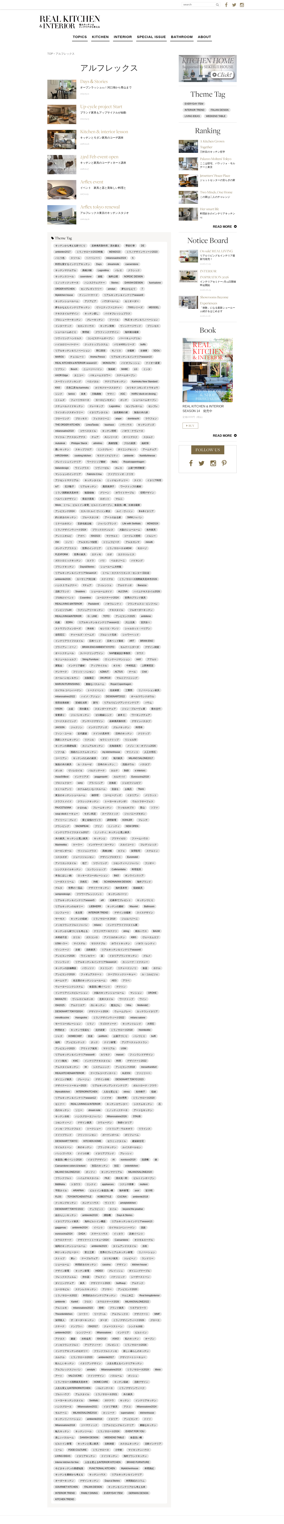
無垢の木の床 (141, 412)
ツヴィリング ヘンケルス (68, 338)
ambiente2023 (99, 1246)
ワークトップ (126, 999)
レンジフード (84, 1332)
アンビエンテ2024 (65, 511)
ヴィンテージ (62, 949)
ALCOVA (123, 591)
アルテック (137, 1283)
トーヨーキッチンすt (115, 801)
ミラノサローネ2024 (108, 1431)
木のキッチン (85, 1147)
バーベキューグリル (129, 338)
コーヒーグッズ (113, 795)
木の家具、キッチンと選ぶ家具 (71, 838)
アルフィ (100, 1277)
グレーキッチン (95, 319)
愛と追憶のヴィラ (91, 820)
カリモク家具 (111, 1258)
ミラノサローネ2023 (81, 1357)
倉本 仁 (121, 715)
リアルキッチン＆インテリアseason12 (75, 1098)
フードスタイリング (65, 721)
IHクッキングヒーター (66, 1252)
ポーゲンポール (110, 1135)
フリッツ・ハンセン (83, 671)
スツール (75, 258)
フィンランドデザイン (141, 1054)
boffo (143, 344)
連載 (100, 276)
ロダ (109, 554)
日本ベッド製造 (115, 641)
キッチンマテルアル (65, 270)
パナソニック (118, 1277)
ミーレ (58, 1450)
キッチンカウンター (117, 1104)
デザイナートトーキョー (132, 1357)
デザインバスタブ (141, 721)
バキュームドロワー (100, 375)
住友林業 (114, 690)
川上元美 (130, 622)
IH (86, 1067)
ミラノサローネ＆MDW (119, 548)
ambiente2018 (140, 1196)
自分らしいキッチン (65, 1215)
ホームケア (61, 980)
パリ (102, 560)
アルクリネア (78, 1005)
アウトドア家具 (89, 1048)
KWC (75, 1060)
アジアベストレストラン (134, 1042)
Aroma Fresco (97, 356)
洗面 (143, 1227)
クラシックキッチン (88, 801)
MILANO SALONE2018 (67, 1172)
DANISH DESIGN (89, 1437)
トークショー (94, 1128)
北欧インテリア (153, 1443)
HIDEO (99, 1270)
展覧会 (58, 665)
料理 (118, 1060)
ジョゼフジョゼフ (131, 783)
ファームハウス (140, 838)
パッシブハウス (63, 1153)
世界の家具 (80, 554)
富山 (142, 807)
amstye (111, 289)
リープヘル (100, 1314)
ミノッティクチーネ (117, 1110)
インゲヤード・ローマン (101, 844)
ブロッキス (81, 418)
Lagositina (103, 270)
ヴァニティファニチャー (109, 307)
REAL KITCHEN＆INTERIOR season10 (76, 363)
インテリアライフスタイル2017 (71, 832)
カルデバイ (119, 776)
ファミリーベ (143, 1073)
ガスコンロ (92, 937)
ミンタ (146, 369)
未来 (83, 394)
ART (131, 641)
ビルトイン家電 (63, 1443)
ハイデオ (106, 1098)
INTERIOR (123, 37)
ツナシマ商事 (127, 1184)
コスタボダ (61, 857)
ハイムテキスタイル (88, 1178)
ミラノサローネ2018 (122, 1030)
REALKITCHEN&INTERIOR (69, 1073)
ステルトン (152, 851)
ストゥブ (60, 1258)
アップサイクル (99, 665)
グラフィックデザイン (107, 332)
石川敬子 (69, 486)
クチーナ (60, 1326)
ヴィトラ (109, 1203)
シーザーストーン (140, 1277)
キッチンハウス (97, 1474)
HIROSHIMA (61, 455)
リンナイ (91, 1184)
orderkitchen (131, 1165)
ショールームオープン (144, 400)
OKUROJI (105, 678)
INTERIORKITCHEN (86, 1091)
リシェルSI (130, 739)
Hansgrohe (81, 1017)
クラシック (134, 270)
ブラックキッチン (107, 1147)
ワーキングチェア (141, 715)
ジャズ (58, 1036)
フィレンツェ (104, 585)
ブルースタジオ (90, 517)
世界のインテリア (91, 548)
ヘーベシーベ (93, 258)
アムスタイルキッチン (66, 1067)
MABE (124, 369)
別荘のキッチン (100, 1165)
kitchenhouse (147, 1412)
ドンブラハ (76, 1326)
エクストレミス (126, 554)
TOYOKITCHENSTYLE (79, 1196)
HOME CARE (101, 1382)
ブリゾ (98, 826)
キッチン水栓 (62, 1116)
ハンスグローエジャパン (88, 1116)
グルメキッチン (121, 727)
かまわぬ (82, 807)
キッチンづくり (145, 900)
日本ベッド (95, 641)
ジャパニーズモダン (134, 813)
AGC (122, 394)
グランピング (62, 826)
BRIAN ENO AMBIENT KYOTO (98, 647)
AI (113, 1159)
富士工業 (89, 1252)
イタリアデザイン (97, 1159)
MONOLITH (109, 363)
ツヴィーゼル (102, 468)
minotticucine (62, 1017)
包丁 (84, 863)
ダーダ (103, 1320)
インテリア (123, 1332)
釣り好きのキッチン (65, 517)
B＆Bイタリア (146, 511)
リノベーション (147, 1252)
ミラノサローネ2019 (138, 1369)
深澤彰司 (135, 851)
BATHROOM (182, 37)
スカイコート (127, 844)
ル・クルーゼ (85, 764)
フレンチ (143, 820)
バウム (148, 702)
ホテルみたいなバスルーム (91, 789)
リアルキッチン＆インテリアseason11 (99, 622)
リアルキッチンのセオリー (69, 906)
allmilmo (97, 443)
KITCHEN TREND (64, 1499)
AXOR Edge (61, 375)
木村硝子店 (61, 937)
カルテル (60, 1357)
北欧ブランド (62, 591)
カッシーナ (109, 1412)
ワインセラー (88, 956)
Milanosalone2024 (146, 1406)
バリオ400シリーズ (124, 344)
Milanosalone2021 (87, 1406)
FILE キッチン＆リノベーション (141, 319)
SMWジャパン (134, 517)
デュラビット (96, 1209)
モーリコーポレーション (68, 1023)
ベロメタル (93, 381)
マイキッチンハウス (138, 1450)
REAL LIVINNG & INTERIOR (85, 1104)
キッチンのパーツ (117, 894)
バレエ (118, 270)
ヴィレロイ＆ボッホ (82, 999)
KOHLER (127, 820)
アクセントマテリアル (66, 480)
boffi (153, 1036)
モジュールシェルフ (65, 659)
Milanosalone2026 (117, 1116)
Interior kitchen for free (67, 1462)
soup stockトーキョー (66, 813)
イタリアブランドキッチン (123, 956)
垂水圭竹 (156, 708)
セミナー (60, 1104)
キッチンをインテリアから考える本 (126, 1487)
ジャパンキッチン (80, 715)
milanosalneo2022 (65, 696)
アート (58, 1375)
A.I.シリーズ (111, 437)
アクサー (107, 1289)
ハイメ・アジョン (90, 696)
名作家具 (151, 529)
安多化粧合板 (85, 523)
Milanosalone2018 (65, 1425)
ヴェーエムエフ (150, 937)
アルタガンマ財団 (87, 542)
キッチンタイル (93, 480)
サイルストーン (63, 1147)
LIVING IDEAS (62, 1456)
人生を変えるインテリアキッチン (124, 1363)
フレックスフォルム (65, 1277)
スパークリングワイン (91, 653)
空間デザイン (147, 492)
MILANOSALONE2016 (85, 1412)
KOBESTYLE (104, 1196)
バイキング (137, 560)
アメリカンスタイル (65, 863)
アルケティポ (125, 585)
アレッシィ (126, 1153)
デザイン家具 (85, 1122)
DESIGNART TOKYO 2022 (69, 1209)
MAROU (59, 356)
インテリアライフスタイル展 (122, 925)
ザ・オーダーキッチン (82, 1320)
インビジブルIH (63, 610)
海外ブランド (144, 881)
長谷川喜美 (88, 499)
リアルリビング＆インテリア (119, 1425)
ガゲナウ (109, 1400)
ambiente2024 (80, 1227)
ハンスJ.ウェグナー (95, 282)
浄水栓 (90, 628)
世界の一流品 (75, 888)
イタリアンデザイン (90, 1363)
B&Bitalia (60, 1184)
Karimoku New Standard (144, 381)
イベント (98, 1227)
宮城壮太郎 (81, 702)
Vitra (128, 1005)
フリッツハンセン (87, 1135)
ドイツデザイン (96, 1375)
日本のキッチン (124, 733)
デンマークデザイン (92, 721)
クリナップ (144, 733)
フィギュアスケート (91, 974)
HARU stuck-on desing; (144, 394)
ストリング (106, 968)
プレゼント (113, 1345)
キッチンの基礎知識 (65, 746)
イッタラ (118, 1233)
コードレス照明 (132, 536)
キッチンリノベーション (68, 1419)
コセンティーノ (63, 1122)
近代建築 (82, 733)
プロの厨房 (129, 443)
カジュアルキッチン (92, 746)
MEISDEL (154, 307)
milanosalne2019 (64, 431)
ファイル (114, 319)
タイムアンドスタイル (124, 1246)
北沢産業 (100, 1030)
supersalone (127, 1412)
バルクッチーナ (96, 770)
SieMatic (93, 1400)
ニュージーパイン (92, 369)
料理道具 (136, 869)
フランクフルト (63, 1178)
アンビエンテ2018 (125, 1067)
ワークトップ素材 (96, 461)
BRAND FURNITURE (138, 1462)
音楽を (115, 789)
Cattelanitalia (119, 869)
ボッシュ (132, 1375)
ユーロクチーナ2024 (108, 597)
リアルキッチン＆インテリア (127, 1474)
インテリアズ (81, 776)
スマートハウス (99, 1233)
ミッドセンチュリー (117, 480)
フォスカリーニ (101, 418)
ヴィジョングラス (87, 851)
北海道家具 (115, 746)
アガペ (81, 536)
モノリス (116, 350)
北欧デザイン (141, 1382)
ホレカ (118, 468)
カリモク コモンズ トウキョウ (142, 387)
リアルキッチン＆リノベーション (72, 350)
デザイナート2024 (98, 1011)
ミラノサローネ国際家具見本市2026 (138, 579)
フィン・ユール (63, 733)
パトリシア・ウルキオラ (120, 1128)
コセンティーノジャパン (126, 863)
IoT (57, 486)
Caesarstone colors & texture (70, 1165)
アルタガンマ (132, 542)
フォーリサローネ (80, 400)
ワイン (142, 999)
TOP (50, 53)
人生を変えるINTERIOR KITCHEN (103, 1462)
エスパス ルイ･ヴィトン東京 (95, 511)
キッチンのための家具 (84, 758)
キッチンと (99, 838)
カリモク (105, 1054)
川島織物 (96, 394)
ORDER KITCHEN (65, 289)
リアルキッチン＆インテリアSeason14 (95, 962)
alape (119, 418)
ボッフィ (90, 1172)
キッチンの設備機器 (65, 968)
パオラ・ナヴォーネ (132, 431)
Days (99, 264)
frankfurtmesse (147, 455)
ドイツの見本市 (101, 733)
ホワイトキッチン (120, 943)
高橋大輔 (87, 270)
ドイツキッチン (109, 1456)
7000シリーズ (135, 307)
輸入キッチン (62, 1431)
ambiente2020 (63, 1332)
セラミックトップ (109, 739)
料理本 (139, 727)
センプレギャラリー (91, 289)
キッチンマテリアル (111, 1172)
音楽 (90, 1036)
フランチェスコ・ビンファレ (143, 603)
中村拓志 (131, 665)
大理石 (150, 1023)
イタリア (113, 1419)
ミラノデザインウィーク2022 (108, 1017)
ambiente (60, 1301)
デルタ (58, 888)
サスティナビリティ (107, 455)
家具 (82, 1283)
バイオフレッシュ (130, 363)
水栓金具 (86, 1338)
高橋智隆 (113, 443)
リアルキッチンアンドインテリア (109, 1085)
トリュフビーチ (111, 542)
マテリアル (109, 1048)
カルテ (114, 770)
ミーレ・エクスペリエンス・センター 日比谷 (125, 573)
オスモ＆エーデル (143, 1240)
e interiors (140, 770)
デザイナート (141, 1314)
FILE (107, 1178)
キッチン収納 (121, 1382)
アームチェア (149, 449)
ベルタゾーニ (118, 560)
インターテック (63, 326)
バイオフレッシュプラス (117, 313)
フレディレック (148, 844)
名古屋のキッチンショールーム (89, 980)
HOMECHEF (75, 1036)
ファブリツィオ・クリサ (120, 474)
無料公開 (113, 276)
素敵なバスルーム (95, 684)
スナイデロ (107, 579)
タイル (113, 1209)
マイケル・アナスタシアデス (70, 437)
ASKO (115, 1338)
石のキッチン (62, 1110)
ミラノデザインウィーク (132, 1388)
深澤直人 (60, 1320)
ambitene (146, 616)
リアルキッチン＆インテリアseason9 (123, 295)
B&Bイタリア (125, 1122)
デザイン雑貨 (152, 647)
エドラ (90, 560)
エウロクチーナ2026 (108, 1301)
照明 (101, 1308)
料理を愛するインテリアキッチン (72, 264)
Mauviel (134, 906)
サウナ (140, 653)
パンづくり (139, 1036)
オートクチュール (64, 653)
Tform (141, 789)
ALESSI (126, 1073)
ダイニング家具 (63, 1079)
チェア (95, 437)
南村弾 (145, 443)
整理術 (85, 332)
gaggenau (60, 1227)
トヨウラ (75, 1184)
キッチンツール (83, 1431)
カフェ (121, 851)
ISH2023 (95, 536)
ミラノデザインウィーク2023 (142, 251)
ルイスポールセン (131, 1147)
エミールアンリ (63, 789)
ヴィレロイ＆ (75, 770)
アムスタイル (82, 1394)
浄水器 (85, 1277)
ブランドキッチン (64, 566)
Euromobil (132, 857)
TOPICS (80, 37)
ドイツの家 (83, 1153)
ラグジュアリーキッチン (90, 610)
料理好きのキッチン (85, 1264)
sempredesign (62, 894)
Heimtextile (145, 1030)
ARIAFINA (78, 1190)
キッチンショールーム (66, 301)
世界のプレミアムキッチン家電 (116, 1252)
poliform (103, 1036)
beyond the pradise (133, 1209)
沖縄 (95, 881)
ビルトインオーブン (143, 1178)
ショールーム (62, 1264)
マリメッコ (132, 752)
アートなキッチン (143, 1110)
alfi (102, 900)
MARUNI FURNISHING (67, 684)
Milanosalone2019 (111, 1369)
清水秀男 (122, 1098)
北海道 (112, 783)
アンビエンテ (131, 1419)
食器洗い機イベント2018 (68, 1159)
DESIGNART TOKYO (66, 1141)
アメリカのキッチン (114, 937)
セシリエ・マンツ (109, 628)
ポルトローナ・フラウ (144, 1085)
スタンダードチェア (105, 708)
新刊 (95, 702)
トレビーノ (130, 1258)
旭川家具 (117, 758)
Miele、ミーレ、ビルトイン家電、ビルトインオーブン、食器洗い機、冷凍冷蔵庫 (97, 505)
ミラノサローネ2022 (66, 1295)
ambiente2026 (63, 579)
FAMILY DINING (89, 1493)
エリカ (76, 937)
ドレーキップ (96, 406)
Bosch (74, 369)
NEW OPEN (132, 826)
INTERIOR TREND (98, 912)
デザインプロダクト (110, 857)
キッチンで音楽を (80, 1030)
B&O (116, 875)
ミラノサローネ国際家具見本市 (71, 1382)
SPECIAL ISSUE (151, 37)
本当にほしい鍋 (63, 875)
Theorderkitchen (63, 1314)
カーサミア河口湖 (86, 579)
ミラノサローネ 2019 (104, 918)
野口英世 (100, 350)
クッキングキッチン (65, 1203)
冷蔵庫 (130, 350)
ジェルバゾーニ (130, 918)
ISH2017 (93, 1326)
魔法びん (115, 1005)
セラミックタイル (116, 1141)
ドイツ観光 (61, 1060)
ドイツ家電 (110, 1042)
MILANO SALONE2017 (141, 758)
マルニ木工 (127, 1295)
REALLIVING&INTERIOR (68, 616)
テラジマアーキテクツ (105, 931)
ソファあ (60, 752)
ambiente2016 (94, 1419)
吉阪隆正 (89, 678)
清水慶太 (84, 708)
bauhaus (109, 424)
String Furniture (90, 659)
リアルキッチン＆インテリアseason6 (121, 949)
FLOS (58, 1196)
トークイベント (96, 690)
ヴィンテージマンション (117, 659)
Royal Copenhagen (121, 684)
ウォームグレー (122, 1011)
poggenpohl (101, 776)
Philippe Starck (79, 443)
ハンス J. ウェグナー (66, 585)
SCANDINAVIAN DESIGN (117, 881)
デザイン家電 (62, 1270)
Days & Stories (124, 1215)
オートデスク (130, 437)
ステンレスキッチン (85, 1289)
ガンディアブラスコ (65, 548)
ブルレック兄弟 (108, 634)
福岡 (57, 1042)
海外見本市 (121, 888)
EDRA (69, 622)
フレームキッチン (102, 807)
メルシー (151, 536)
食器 (145, 968)
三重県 (128, 690)
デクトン (121, 986)
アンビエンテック (75, 1042)
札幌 (57, 622)
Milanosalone (104, 1332)
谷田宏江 (60, 634)
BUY (191, 426)
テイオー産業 (153, 363)
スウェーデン (105, 1122)
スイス (137, 480)
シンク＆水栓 (136, 1326)
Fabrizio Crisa (94, 474)
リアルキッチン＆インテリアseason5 (74, 900)
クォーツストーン (113, 1326)
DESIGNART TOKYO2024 (69, 1011)
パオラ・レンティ (145, 943)
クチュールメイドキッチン (69, 406)
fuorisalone (155, 282)
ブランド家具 (117, 1308)
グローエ (155, 1320)
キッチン (124, 1400)
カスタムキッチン (129, 1443)
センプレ (153, 406)
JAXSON (60, 727)
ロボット (104, 499)
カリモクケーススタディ (108, 387)
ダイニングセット (127, 449)
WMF (157, 1314)
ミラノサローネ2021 (106, 1394)
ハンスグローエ (63, 1406)
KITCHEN (100, 37)
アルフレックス (120, 1314)
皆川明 (148, 1190)
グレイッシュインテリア (68, 461)
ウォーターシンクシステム (69, 986)
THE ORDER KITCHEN (67, 424)
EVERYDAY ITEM (113, 1493)
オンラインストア (134, 875)
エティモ (96, 554)
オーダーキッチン (64, 1480)
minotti (149, 542)
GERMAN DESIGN (138, 1493)
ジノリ (68, 542)
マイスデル (79, 943)
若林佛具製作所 (117, 721)
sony (80, 783)
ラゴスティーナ (108, 1023)
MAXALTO (60, 999)
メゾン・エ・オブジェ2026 (141, 746)
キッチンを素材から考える (69, 1474)
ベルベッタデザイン (65, 499)
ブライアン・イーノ (65, 647)
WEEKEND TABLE (114, 1437)
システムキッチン (143, 1104)
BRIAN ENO (146, 641)
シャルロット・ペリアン (137, 628)
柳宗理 (95, 795)
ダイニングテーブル (139, 1270)
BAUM (156, 931)
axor (137, 1190)
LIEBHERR (95, 906)
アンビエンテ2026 (65, 956)
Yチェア (87, 585)
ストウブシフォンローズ (68, 628)
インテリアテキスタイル (97, 1060)
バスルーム (116, 1375)
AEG (114, 980)
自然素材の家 (121, 412)
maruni (119, 1054)
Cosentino (85, 597)
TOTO (106, 616)
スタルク (148, 437)
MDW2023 (114, 251)
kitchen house (139, 1264)
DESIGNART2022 (115, 696)
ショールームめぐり (65, 332)
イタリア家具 (110, 1406)
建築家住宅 (138, 1141)
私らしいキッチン (64, 1363)
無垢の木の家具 (63, 764)
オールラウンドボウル (142, 696)
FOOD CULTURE (77, 1450)
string (126, 931)
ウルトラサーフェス (142, 801)
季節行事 (130, 245)
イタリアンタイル (98, 412)
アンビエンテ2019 (65, 974)
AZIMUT (104, 671)
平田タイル (61, 1190)
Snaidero (80, 591)
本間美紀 (149, 1468)
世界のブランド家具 (135, 597)
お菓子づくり (120, 1036)
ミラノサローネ (101, 1450)
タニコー (78, 375)
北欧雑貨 (109, 1443)
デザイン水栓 (102, 1079)
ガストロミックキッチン (68, 560)
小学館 (118, 1450)
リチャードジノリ (127, 968)
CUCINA (122, 1196)
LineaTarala (92, 424)
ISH (57, 542)
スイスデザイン (145, 912)
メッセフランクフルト (66, 1345)
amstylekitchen (128, 1203)
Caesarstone (121, 1240)
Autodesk (60, 443)
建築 (73, 1338)
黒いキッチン (62, 449)
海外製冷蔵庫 (132, 332)
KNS (57, 387)
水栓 (144, 1246)
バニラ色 (60, 258)
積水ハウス (141, 931)
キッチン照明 (109, 431)
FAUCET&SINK (63, 807)
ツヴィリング (100, 863)
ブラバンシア (96, 783)
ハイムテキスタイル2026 (147, 591)
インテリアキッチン (145, 1400)
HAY (138, 659)
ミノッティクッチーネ (66, 282)
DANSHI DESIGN (134, 282)
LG (135, 369)
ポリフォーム (132, 1135)
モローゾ (142, 548)
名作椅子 (140, 1091)
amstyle (91, 1369)
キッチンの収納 (79, 918)
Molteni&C (142, 1005)
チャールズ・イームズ (82, 634)
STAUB (136, 1116)
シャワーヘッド (130, 634)
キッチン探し (92, 313)
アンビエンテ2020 (127, 1289)
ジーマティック (89, 1425)
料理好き (60, 1030)
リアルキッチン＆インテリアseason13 (132, 1221)
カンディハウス (90, 1203)
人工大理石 (150, 752)
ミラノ (90, 1023)
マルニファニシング (126, 678)
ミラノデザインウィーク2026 (128, 1320)
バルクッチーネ (105, 1388)
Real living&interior (149, 1295)
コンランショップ (96, 869)
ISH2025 (60, 1005)
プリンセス (153, 326)
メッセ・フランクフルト (68, 1128)
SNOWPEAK (82, 826)
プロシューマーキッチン (68, 319)
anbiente (128, 455)
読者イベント (136, 1233)
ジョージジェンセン (83, 857)
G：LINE (92, 616)
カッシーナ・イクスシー (135, 962)
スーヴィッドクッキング (68, 381)
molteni (144, 1184)
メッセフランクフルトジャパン (71, 925)
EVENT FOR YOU (135, 1431)
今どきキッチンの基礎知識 (69, 1468)
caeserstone (131, 264)
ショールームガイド (101, 591)
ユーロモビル (62, 1289)
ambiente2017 (106, 1357)
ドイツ (147, 1419)
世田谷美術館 (62, 702)
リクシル (89, 739)
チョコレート (77, 356)
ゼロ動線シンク (103, 715)
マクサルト (112, 536)
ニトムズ (60, 400)
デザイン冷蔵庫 (122, 912)
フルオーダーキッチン (141, 610)
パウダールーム (110, 301)
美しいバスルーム (64, 1437)
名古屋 (78, 912)
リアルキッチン (88, 486)
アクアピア (90, 301)
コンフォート (62, 912)
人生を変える (110, 1091)
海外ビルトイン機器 (95, 1221)
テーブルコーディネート (103, 1073)
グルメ (146, 956)
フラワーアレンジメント (89, 894)
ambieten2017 (63, 251)
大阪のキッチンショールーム (109, 993)
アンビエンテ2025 (125, 616)
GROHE (152, 993)
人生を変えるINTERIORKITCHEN (72, 1388)
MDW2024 (152, 523)
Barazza (142, 585)
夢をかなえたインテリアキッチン (72, 307)
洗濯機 (145, 1159)
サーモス (60, 918)
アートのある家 (113, 517)
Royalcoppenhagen (133, 461)
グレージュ (83, 1079)
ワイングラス (82, 468)
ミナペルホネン (63, 523)
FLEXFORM (61, 554)
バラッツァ (88, 968)
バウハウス (126, 424)
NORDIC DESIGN (133, 276)
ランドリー (147, 1258)
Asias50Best (61, 776)
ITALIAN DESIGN (93, 1487)
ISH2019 (101, 1338)
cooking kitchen (83, 455)
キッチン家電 (82, 1270)
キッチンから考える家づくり (70, 245)
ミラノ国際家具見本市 (66, 492)
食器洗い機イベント (99, 986)
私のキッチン (132, 1338)
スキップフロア (83, 449)
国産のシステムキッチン (83, 752)
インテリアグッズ (97, 727)
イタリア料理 (154, 480)
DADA (82, 1233)
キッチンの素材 (115, 906)
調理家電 (111, 820)
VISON (58, 708)
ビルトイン (141, 1332)
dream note (94, 1110)
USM (123, 1048)
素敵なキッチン (148, 1425)
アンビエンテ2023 (65, 1048)
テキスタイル (116, 610)
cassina (106, 1264)
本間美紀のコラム (135, 1480)
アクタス (60, 1338)
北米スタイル (106, 999)
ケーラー (77, 844)
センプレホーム (134, 406)
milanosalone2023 (83, 1308)
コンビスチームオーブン (100, 338)
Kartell (74, 1301)
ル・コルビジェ (150, 974)
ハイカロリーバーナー (66, 344)
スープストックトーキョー (122, 974)
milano (97, 925)
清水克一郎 (121, 1178)
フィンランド (62, 962)
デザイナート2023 (100, 1283)
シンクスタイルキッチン (68, 869)
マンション (136, 993)
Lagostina (114, 406)
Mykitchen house (64, 295)
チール (132, 671)
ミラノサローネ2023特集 (90, 251)
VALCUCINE (75, 1375)
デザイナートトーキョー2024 (93, 1240)
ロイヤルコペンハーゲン (122, 1227)
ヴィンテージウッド (130, 326)
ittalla (114, 461)
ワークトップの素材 (130, 486)
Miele (158, 1369)
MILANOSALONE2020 (140, 1172)
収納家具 (138, 888)
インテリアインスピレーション (71, 993)
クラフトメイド (63, 801)
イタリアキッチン (86, 1456)
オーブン (149, 1338)
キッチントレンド (131, 1023)
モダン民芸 (90, 813)
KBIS (133, 937)
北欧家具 (90, 949)
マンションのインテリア (68, 474)
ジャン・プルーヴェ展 (133, 708)
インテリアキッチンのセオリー (71, 1351)
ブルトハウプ (62, 1394)
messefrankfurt (148, 1067)
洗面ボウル (128, 764)
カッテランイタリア (147, 1011)
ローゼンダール (63, 851)
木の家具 (128, 1394)
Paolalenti (93, 603)
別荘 (116, 1165)
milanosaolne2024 (116, 258)
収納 (153, 1091)
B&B (126, 770)
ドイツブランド (63, 1135)
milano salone (137, 1017)
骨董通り (60, 715)
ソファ (154, 807)
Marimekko (61, 844)
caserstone (86, 276)
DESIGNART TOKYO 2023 (130, 1079)
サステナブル (98, 943)
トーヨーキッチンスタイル (69, 1400)
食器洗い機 (136, 1437)
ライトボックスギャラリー (69, 412)
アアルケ (151, 659)
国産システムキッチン (66, 739)
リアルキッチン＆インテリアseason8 (74, 1054)
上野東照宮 (147, 665)
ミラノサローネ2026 (135, 1345)
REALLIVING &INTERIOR (68, 603)
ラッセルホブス (126, 807)
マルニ (119, 499)
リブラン (60, 369)
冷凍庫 (143, 350)
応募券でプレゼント (120, 900)
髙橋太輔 (107, 851)
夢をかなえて (128, 289)
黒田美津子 (108, 486)
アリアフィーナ (93, 1345)
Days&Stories (87, 566)
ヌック (94, 1042)
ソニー (78, 1110)
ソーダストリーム (64, 881)
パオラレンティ (113, 603)
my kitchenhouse (111, 752)
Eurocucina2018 (140, 776)
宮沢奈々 (145, 622)
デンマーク (61, 671)
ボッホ (58, 770)
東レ (73, 1258)
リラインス (144, 1128)
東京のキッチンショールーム (70, 795)
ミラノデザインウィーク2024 (70, 529)
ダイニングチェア (64, 1283)
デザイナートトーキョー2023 (70, 1085)
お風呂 (128, 789)
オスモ (116, 665)
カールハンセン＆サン (66, 678)
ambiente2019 (90, 1215)
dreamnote (113, 264)
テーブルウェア (90, 1258)
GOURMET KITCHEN (66, 1487)
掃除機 (107, 1215)
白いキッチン (98, 1005)
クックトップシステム (96, 344)
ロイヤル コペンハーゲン (68, 690)
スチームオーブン (126, 375)
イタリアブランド (104, 1153)
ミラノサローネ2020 (144, 1098)
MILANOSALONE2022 (137, 1301)
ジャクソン (76, 727)
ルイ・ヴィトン (124, 511)
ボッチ (123, 400)
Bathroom (149, 906)
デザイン (121, 1264)
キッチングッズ (146, 424)
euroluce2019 (128, 1159)
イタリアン (133, 795)
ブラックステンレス (102, 529)
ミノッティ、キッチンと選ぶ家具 (112, 832)
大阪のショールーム (129, 529)
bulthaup (121, 1283)
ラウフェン (151, 418)
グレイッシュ (116, 1270)
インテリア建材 (76, 665)
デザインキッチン (89, 1480)
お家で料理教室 (136, 468)
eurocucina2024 (63, 1233)
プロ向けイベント (64, 597)
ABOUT (204, 37)
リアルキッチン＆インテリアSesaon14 (75, 573)
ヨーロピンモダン (104, 400)
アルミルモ (61, 1308)
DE (142, 245)
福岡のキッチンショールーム (70, 1246)
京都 (77, 949)
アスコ (127, 1406)
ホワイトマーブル (125, 492)
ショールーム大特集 (110, 566)
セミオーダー (132, 301)
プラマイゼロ (119, 838)
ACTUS (119, 671)
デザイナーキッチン (98, 888)
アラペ (126, 980)
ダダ (104, 758)
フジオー (149, 863)
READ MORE (222, 226)
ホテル (156, 968)
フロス (87, 1301)
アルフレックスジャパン (68, 1369)
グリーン (104, 492)
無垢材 (111, 369)
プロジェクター (63, 783)
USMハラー (61, 943)
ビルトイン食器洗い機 (101, 1190)
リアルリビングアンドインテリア (121, 702)
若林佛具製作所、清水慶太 (105, 245)
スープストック (110, 813)
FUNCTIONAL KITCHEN (102, 1468)
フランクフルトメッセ (105, 1351)
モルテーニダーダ (129, 647)
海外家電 (123, 1190)
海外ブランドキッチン (135, 1456)
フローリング (62, 418)
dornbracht (133, 418)
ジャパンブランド (107, 523)
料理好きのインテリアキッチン (99, 1295)
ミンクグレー (105, 449)
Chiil (144, 671)
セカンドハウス (86, 326)
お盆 (71, 708)
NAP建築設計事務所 (119, 653)
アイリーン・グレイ (65, 820)
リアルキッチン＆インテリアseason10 (131, 356)
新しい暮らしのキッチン (136, 1351)
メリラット (150, 795)
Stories (114, 282)
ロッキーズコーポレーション (93, 875)
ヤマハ (110, 394)
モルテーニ (61, 1412)
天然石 (83, 881)
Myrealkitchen (62, 1091)
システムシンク (101, 1067)
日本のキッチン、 (107, 764)
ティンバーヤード (88, 295)
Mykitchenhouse (129, 1468)
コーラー (83, 1314)
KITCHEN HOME (92, 1141)
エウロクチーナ (63, 1240)
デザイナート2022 (136, 1060)
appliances (108, 1184)
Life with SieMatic (131, 523)
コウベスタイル (88, 431)
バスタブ (145, 764)
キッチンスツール (64, 276)
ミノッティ (114, 826)
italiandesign (62, 468)
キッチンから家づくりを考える (71, 931)
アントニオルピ (63, 536)
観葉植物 (89, 492)
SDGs (156, 350)
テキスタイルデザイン (66, 313)
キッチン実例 (107, 326)
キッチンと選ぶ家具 (88, 1443)
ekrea (127, 1091)
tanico (71, 394)
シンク (58, 394)
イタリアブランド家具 (66, 1221)
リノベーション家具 (149, 690)
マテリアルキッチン (115, 381)
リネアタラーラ (138, 1308)
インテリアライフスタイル (69, 641)
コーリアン (61, 758)
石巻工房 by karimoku (77, 387)
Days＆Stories (112, 1480)
